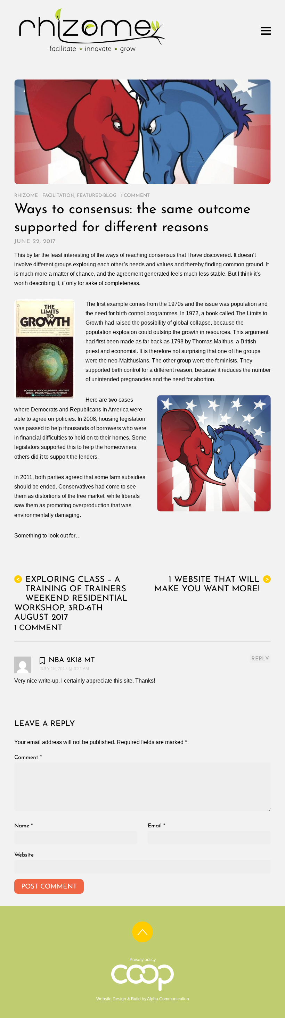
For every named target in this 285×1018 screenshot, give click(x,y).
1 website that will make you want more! (211, 584)
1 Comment (135, 195)
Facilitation (58, 195)
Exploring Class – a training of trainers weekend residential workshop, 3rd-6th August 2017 (71, 599)
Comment (28, 757)
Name (23, 826)
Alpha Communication (168, 998)
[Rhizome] (92, 54)
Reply (260, 659)
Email (156, 826)
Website (24, 855)
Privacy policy (143, 959)
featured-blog (96, 195)
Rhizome (26, 195)
